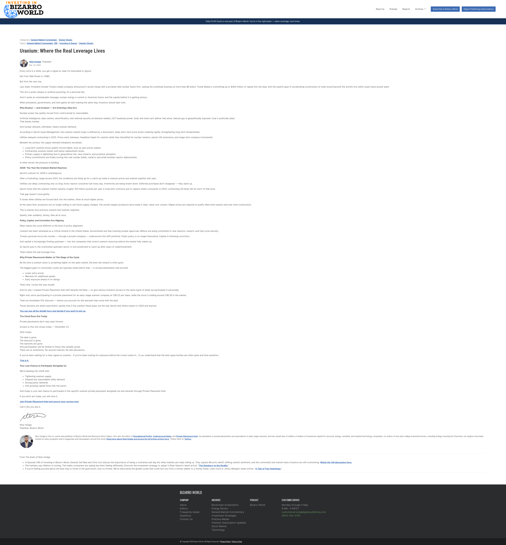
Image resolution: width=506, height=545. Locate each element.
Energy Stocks (65, 40)
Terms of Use (237, 542)
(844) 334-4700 (291, 515)
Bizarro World (257, 505)
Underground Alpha (162, 436)
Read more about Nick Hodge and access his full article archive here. (137, 439)
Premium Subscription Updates (229, 522)
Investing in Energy (68, 43)
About (183, 505)
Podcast (393, 9)
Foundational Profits (142, 436)
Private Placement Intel (187, 436)
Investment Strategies (224, 515)
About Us (380, 9)
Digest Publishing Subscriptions (479, 9)
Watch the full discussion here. (336, 462)
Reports (406, 9)
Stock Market (219, 526)
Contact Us (186, 519)
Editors (184, 508)
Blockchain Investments (225, 505)
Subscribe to (445, 9)
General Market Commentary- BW (42, 43)
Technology (218, 529)
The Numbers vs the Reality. (213, 465)
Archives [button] (419, 9)
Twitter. (188, 439)
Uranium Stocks (86, 43)
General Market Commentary (44, 40)
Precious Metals (220, 519)
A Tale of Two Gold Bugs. (268, 468)
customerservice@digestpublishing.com (304, 512)
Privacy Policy (225, 542)
